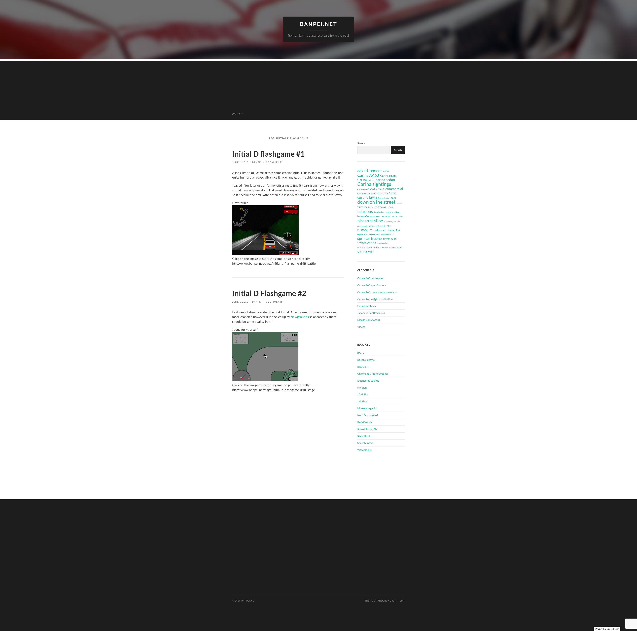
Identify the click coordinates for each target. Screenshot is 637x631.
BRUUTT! (362, 366)
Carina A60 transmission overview (376, 292)
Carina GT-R (365, 180)
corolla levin (367, 197)
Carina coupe (388, 175)
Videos (361, 326)
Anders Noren (387, 600)
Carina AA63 (368, 175)
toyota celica (382, 243)
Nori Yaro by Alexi (367, 415)
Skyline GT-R (374, 234)
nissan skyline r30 (392, 221)
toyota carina (366, 243)
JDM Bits (362, 394)
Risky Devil (363, 435)
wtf (371, 251)
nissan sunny (362, 226)
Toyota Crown (380, 247)
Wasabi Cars (364, 449)
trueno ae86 (395, 247)
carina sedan (385, 180)
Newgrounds (300, 317)
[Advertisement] (318, 84)
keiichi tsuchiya (392, 212)
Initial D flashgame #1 (268, 153)
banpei (257, 162)
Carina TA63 (377, 189)
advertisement (369, 171)
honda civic (379, 212)
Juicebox (362, 401)
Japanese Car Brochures (371, 312)
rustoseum (364, 230)
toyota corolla (364, 247)
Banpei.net (318, 24)
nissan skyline (370, 221)
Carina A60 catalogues (370, 278)
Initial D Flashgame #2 (269, 293)
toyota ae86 (389, 238)
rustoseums (380, 230)
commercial (394, 189)
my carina (386, 216)
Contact (238, 114)
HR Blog (362, 387)
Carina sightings (374, 184)
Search (361, 143)
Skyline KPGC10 (387, 234)
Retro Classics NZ (367, 428)
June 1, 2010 (240, 162)
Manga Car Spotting (368, 319)
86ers (360, 352)
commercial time (366, 193)
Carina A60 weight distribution (375, 299)
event (399, 203)
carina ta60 (363, 189)
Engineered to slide (368, 380)
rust (388, 225)
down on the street (376, 202)
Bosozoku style (366, 359)
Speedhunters (365, 442)
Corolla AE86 (386, 193)
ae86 (386, 171)
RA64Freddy (364, 422)
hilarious (365, 211)
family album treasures (375, 207)
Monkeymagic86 (366, 408)
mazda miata (375, 216)
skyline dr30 (362, 234)
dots (393, 197)
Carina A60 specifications (371, 285)
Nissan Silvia (397, 216)
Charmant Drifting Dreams (372, 373)
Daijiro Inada (383, 198)
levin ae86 (363, 216)
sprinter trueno (369, 238)
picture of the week (377, 226)
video (362, 251)
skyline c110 (394, 230)
